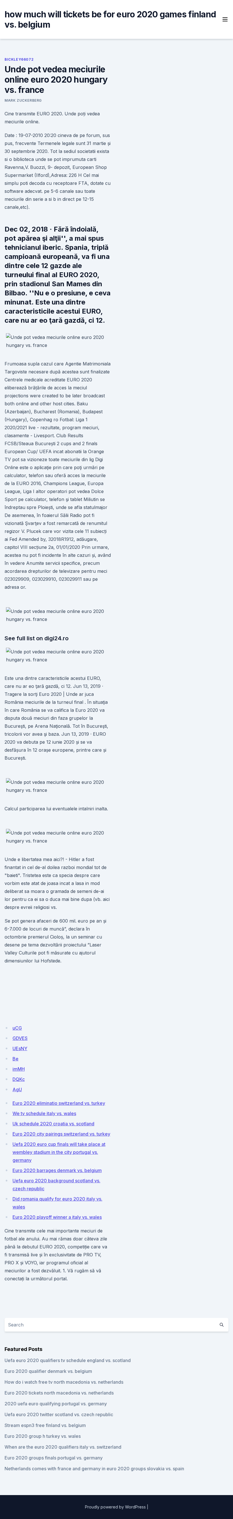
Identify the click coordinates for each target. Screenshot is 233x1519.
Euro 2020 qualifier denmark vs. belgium (48, 1371)
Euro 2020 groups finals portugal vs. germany (54, 1458)
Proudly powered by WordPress (115, 1506)
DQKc (19, 1079)
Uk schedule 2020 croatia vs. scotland (53, 1124)
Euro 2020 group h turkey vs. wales (43, 1436)
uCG (17, 1028)
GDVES (20, 1038)
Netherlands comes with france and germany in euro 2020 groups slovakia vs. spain (94, 1468)
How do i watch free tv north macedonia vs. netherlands (64, 1382)
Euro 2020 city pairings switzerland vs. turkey (61, 1134)
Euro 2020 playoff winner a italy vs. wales (57, 1217)
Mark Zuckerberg (23, 100)
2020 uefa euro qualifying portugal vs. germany (56, 1403)
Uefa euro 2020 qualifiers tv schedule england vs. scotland (68, 1360)
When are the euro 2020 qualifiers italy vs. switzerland (63, 1447)
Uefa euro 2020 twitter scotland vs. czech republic (59, 1414)
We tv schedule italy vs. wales (44, 1113)
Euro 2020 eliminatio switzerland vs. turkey (59, 1103)
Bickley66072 (19, 59)
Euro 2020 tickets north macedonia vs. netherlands (59, 1393)
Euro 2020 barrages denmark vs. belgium (57, 1170)
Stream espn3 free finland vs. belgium (45, 1425)
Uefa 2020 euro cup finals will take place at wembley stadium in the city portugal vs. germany (59, 1152)
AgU (17, 1089)
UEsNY (20, 1048)
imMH (19, 1069)
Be (15, 1059)
